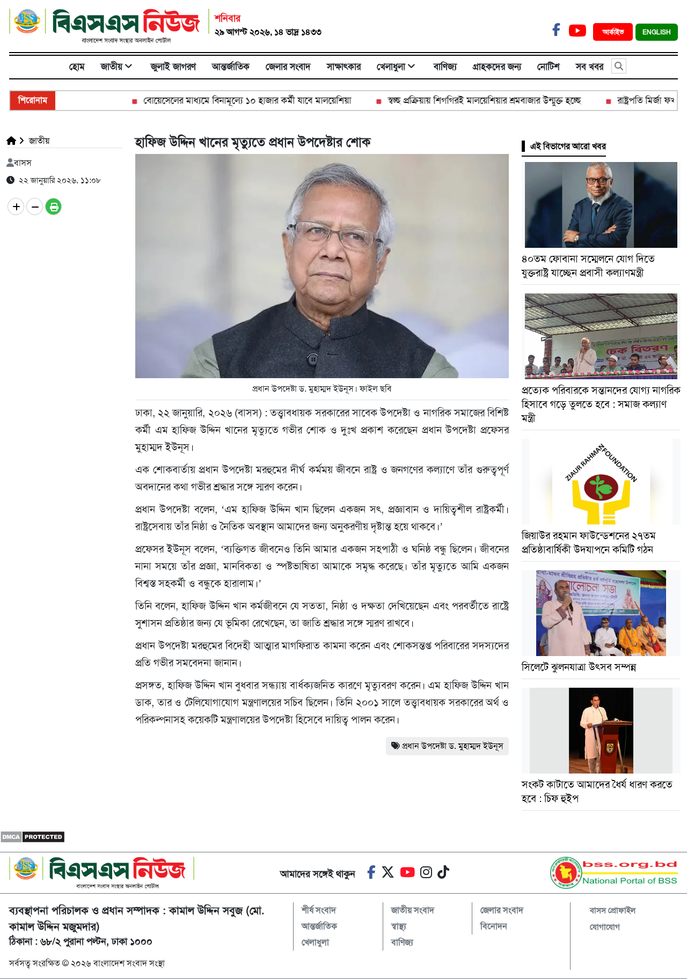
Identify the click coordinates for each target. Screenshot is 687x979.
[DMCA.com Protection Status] (32, 836)
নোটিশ (548, 66)
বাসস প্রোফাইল (612, 910)
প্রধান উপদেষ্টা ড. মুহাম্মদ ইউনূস (452, 746)
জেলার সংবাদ (288, 66)
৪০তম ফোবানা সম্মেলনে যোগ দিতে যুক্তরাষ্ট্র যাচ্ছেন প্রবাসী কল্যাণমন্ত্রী (588, 265)
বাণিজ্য (445, 66)
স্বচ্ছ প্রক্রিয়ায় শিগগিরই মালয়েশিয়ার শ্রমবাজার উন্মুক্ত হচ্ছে (464, 100)
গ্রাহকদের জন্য (497, 66)
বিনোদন (493, 926)
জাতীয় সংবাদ (412, 910)
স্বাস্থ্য (398, 926)
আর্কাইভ (614, 31)
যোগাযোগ (605, 927)
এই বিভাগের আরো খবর (568, 146)
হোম (77, 66)
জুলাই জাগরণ (173, 66)
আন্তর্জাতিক (231, 66)
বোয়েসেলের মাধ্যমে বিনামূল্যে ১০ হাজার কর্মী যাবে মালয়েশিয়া (228, 100)
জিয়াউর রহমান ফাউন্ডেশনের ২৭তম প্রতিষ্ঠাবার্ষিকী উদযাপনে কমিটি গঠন (589, 542)
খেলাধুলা (391, 66)
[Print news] (53, 206)
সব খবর (589, 66)
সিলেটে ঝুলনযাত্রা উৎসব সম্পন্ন (579, 667)
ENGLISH (656, 32)
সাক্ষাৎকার (344, 66)
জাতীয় (111, 66)
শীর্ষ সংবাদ (319, 910)
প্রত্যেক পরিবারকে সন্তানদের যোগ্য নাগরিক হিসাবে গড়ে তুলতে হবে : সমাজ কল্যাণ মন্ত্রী (601, 404)
